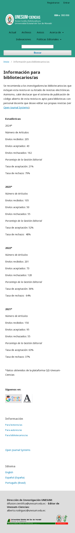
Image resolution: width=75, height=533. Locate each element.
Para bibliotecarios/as (16, 435)
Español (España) (15, 477)
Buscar (37, 52)
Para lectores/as (13, 424)
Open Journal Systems (16, 107)
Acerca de (56, 32)
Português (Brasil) (15, 482)
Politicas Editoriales (48, 39)
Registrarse (53, 2)
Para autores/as (13, 430)
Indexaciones (23, 39)
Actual (12, 32)
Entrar (66, 2)
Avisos (40, 32)
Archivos (26, 32)
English (9, 472)
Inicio (6, 61)
